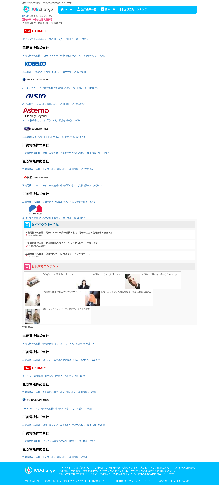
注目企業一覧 (88, 9)
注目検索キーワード (99, 481)
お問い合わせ (181, 481)
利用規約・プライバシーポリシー (135, 481)
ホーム (68, 9)
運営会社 (164, 481)
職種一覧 (110, 9)
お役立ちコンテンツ (135, 9)
